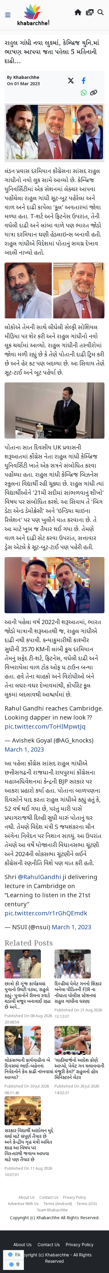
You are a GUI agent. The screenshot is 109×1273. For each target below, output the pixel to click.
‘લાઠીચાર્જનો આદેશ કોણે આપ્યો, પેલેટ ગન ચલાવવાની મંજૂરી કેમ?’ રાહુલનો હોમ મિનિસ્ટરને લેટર (79, 1069)
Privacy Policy (74, 1197)
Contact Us (48, 1197)
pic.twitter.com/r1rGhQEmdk (46, 914)
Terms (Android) (57, 1204)
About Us (26, 1197)
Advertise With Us (23, 1204)
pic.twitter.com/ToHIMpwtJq (45, 727)
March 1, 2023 (24, 750)
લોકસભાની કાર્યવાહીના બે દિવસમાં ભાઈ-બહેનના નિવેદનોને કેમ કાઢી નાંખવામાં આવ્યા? (29, 1069)
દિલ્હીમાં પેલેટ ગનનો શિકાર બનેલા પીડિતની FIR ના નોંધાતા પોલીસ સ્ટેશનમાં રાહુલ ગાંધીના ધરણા (77, 993)
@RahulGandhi (39, 877)
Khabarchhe (26, 78)
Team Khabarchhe (52, 1210)
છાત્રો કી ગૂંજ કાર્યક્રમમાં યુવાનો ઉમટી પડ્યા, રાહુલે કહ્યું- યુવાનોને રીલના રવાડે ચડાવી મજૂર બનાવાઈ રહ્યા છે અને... (28, 996)
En (17, 1255)
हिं (17, 1265)
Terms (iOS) (86, 1204)
